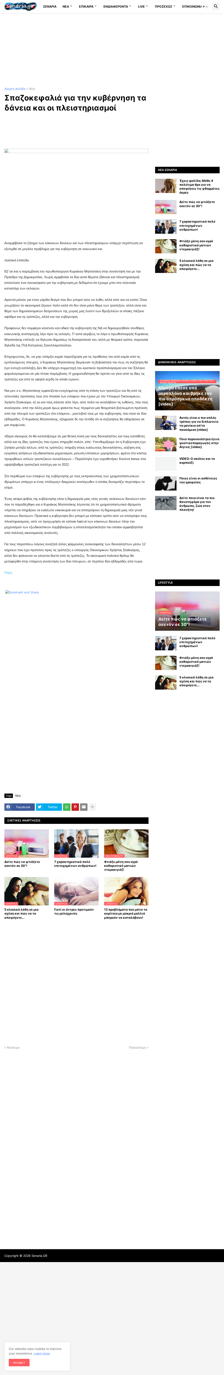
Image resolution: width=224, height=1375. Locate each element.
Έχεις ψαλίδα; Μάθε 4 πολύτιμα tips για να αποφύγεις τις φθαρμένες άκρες (199, 186)
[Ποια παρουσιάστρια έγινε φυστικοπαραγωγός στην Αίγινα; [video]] (166, 444)
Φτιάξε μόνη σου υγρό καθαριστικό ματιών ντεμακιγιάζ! (121, 865)
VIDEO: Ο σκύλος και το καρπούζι (197, 460)
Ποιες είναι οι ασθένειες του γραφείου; (198, 480)
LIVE (141, 6)
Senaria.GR (39, 1255)
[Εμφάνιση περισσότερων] (92, 807)
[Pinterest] (75, 807)
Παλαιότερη (137, 1047)
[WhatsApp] (66, 807)
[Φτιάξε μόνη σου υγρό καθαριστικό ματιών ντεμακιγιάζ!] (166, 246)
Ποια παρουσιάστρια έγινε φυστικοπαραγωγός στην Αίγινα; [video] (199, 443)
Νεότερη (13, 1047)
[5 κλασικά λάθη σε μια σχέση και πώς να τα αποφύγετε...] (166, 266)
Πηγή (8, 572)
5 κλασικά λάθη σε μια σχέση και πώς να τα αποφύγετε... (21, 913)
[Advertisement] (112, 50)
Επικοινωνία (192, 6)
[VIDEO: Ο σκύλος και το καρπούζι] (166, 464)
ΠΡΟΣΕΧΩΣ (163, 6)
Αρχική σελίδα (14, 88)
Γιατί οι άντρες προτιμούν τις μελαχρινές (74, 911)
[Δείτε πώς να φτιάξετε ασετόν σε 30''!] (166, 207)
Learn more (42, 1353)
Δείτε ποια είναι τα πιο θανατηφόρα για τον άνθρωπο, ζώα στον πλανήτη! (197, 504)
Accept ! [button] (19, 1362)
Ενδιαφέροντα (115, 6)
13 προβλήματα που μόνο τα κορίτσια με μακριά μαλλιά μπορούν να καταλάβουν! (125, 913)
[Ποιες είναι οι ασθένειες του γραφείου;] (166, 483)
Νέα (32, 88)
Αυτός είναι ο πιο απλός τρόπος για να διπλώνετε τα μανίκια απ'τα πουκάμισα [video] (199, 423)
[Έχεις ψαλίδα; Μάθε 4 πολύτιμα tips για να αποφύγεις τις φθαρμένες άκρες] (166, 186)
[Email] (84, 807)
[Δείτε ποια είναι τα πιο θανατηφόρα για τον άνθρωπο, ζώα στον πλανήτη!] (166, 503)
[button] (205, 6)
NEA (66, 6)
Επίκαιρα (86, 6)
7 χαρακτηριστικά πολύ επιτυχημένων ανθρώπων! (75, 863)
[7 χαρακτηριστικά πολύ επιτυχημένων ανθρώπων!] (166, 227)
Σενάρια (49, 6)
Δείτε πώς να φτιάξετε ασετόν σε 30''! (22, 863)
